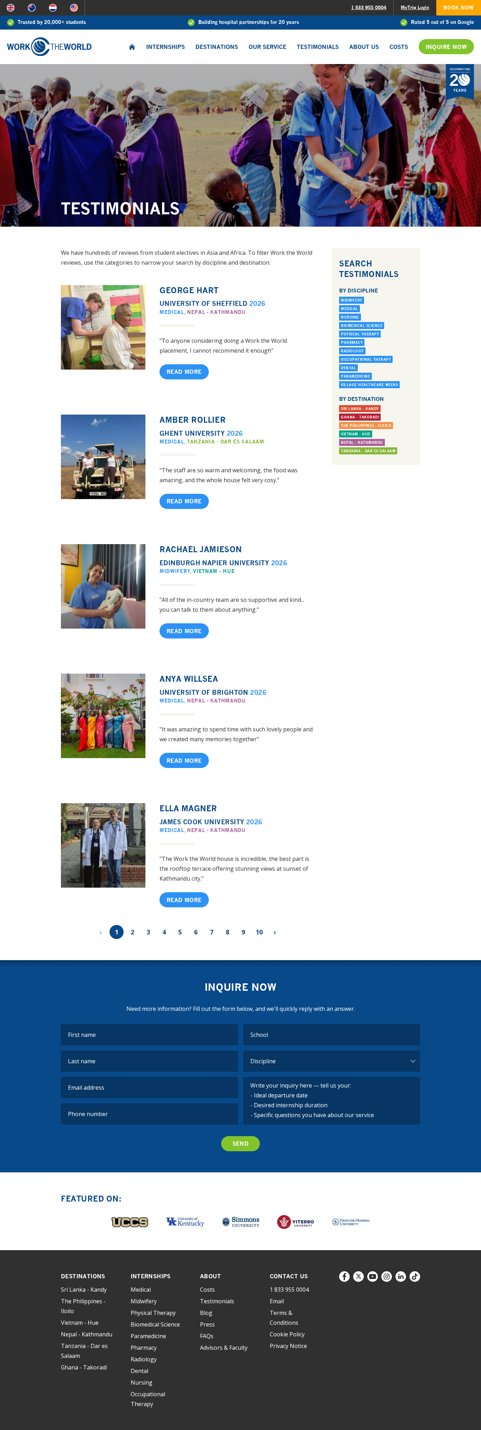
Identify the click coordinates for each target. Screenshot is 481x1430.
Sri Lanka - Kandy (360, 409)
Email (277, 1301)
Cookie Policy (287, 1334)
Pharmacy (352, 342)
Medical (172, 312)
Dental (348, 368)
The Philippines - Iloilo (366, 425)
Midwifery (175, 571)
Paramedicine (355, 376)
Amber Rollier (193, 419)
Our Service (267, 46)
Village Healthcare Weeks (369, 385)
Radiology (352, 351)
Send (240, 1143)
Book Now (458, 8)
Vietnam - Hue (214, 571)
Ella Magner (188, 808)
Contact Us (289, 1276)
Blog (206, 1313)
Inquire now (446, 46)
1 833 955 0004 (368, 7)
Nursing (350, 317)
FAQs (206, 1336)
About (210, 1276)
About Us (364, 46)
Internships (165, 46)
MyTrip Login (415, 7)
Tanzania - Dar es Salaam (225, 442)
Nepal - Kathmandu (216, 312)
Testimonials (318, 46)
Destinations (216, 46)
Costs (398, 46)
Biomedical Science (361, 325)
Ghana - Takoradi (360, 417)
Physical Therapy (360, 334)
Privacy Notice (288, 1346)
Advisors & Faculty (224, 1348)
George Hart (189, 290)
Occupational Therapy (366, 359)
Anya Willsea (189, 678)
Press (207, 1324)
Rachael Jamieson (201, 549)
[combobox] (331, 1034)
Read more (184, 371)
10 (259, 932)
